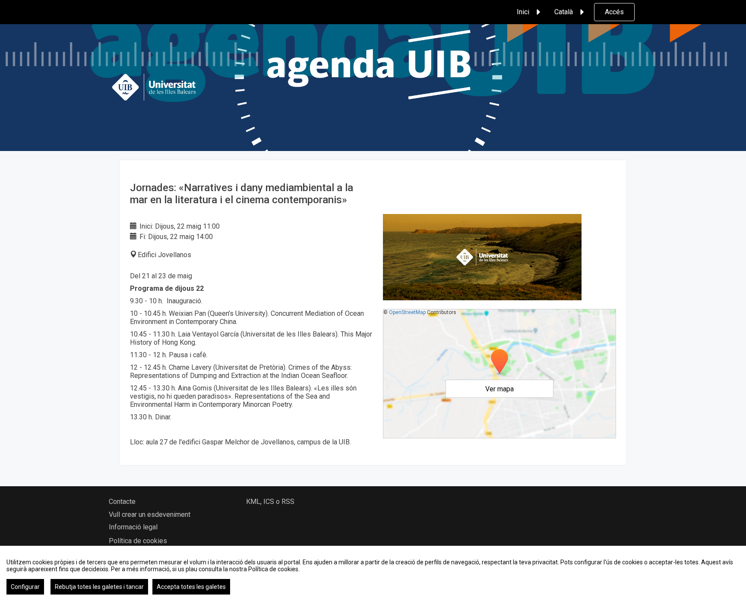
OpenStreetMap (407, 312)
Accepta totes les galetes (191, 586)
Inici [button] (523, 12)
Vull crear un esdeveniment (149, 514)
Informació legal (133, 527)
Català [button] (563, 12)
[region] (373, 573)
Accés (614, 12)
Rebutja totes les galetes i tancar (99, 586)
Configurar (25, 586)
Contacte (122, 501)
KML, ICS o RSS (270, 501)
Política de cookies (138, 541)
